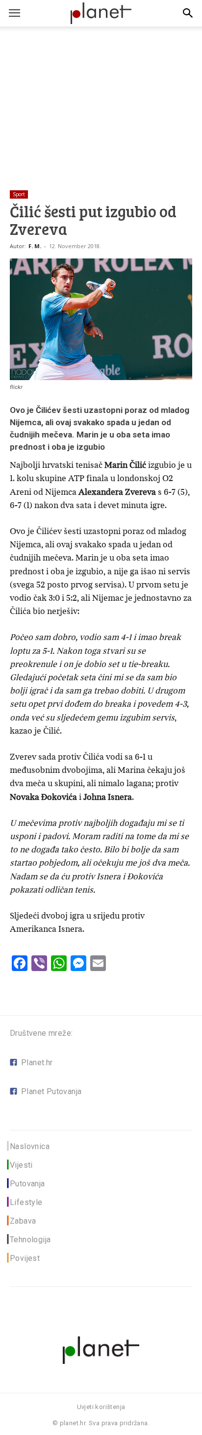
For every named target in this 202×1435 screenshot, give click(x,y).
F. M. (34, 246)
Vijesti (21, 1165)
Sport (19, 194)
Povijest (25, 1258)
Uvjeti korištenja (101, 1406)
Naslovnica (30, 1146)
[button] (188, 13)
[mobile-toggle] (14, 13)
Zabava (23, 1221)
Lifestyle (26, 1202)
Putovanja (27, 1183)
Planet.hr (37, 1062)
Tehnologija (30, 1239)
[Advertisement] (101, 92)
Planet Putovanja (51, 1091)
